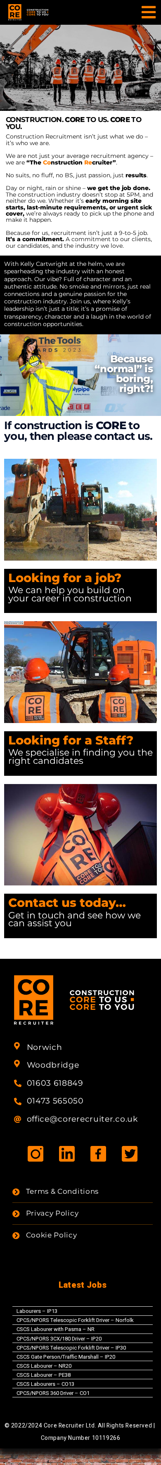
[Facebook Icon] (98, 1153)
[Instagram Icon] (35, 1153)
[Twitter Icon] (129, 1153)
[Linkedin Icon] (67, 1153)
